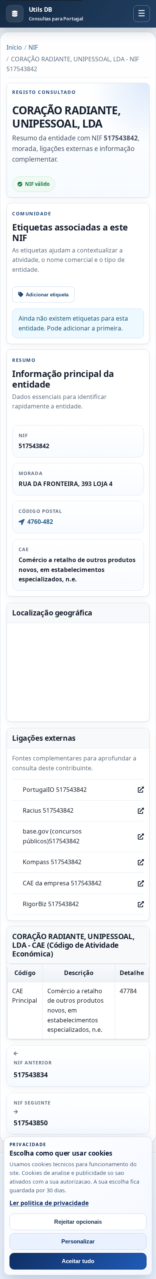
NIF (33, 47)
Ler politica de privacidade (49, 1203)
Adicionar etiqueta (47, 295)
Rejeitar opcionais (78, 1222)
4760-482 (40, 521)
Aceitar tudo (78, 1261)
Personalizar (78, 1241)
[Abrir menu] (141, 13)
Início (14, 47)
